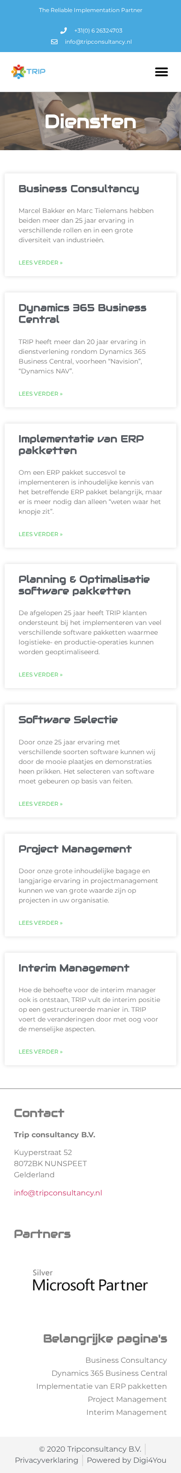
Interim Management (74, 968)
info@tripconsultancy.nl (58, 1192)
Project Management (75, 849)
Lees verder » (41, 262)
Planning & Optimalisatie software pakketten (84, 585)
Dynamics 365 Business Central (83, 313)
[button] (161, 71)
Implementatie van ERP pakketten (81, 444)
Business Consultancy (79, 188)
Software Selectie (68, 719)
